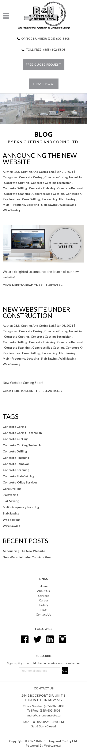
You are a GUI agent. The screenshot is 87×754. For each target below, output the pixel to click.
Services (43, 595)
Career (43, 600)
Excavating (49, 199)
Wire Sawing (11, 210)
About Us (43, 591)
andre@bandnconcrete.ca (44, 715)
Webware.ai (52, 745)
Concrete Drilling (15, 188)
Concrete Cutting (16, 182)
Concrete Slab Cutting (48, 193)
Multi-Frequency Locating (21, 204)
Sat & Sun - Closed (43, 726)
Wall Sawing (67, 204)
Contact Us (43, 614)
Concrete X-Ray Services (20, 482)
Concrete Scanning (17, 193)
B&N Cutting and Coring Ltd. (57, 741)
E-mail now (43, 83)
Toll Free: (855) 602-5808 (45, 49)
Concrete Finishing (42, 188)
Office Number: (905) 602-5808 (45, 38)
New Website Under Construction (36, 312)
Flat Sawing (67, 199)
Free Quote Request (43, 64)
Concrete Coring (30, 177)
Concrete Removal (70, 188)
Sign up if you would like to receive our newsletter (43, 663)
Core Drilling (31, 199)
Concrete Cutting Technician (51, 182)
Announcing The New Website (40, 158)
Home (44, 586)
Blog (43, 610)
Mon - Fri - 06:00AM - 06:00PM (43, 722)
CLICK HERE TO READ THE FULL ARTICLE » (33, 285)
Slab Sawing (49, 204)
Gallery (43, 605)
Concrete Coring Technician (63, 177)
